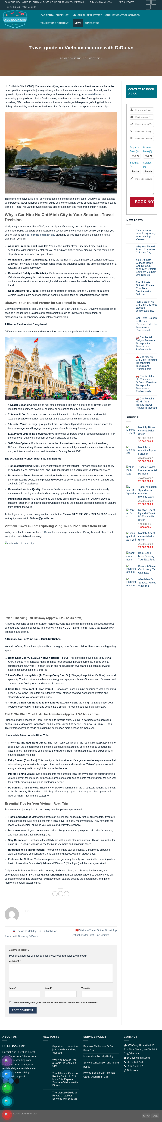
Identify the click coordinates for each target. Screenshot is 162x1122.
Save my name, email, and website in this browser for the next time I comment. (56, 1002)
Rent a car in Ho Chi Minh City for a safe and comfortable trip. (146, 306)
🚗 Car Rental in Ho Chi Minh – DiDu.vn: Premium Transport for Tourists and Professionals (146, 384)
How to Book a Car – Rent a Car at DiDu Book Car (99, 1074)
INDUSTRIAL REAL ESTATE (87, 15)
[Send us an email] (16, 1081)
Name (12, 988)
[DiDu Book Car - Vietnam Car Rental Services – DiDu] (18, 19)
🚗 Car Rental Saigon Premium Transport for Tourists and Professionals (145, 343)
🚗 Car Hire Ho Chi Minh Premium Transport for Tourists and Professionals (146, 362)
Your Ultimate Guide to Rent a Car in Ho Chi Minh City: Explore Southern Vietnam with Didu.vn (146, 267)
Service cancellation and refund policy (101, 1064)
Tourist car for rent (54, 23)
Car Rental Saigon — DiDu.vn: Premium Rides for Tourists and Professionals (146, 324)
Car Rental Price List (54, 15)
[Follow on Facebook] (148, 2)
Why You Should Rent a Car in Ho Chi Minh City (145, 249)
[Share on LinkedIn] (66, 893)
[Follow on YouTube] (148, 7)
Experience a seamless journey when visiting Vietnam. (146, 235)
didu (99, 58)
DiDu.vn (46, 532)
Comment (14, 961)
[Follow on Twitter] (153, 2)
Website (85, 988)
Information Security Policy (98, 1056)
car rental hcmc (93, 94)
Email (48, 988)
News (78, 23)
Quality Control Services (122, 15)
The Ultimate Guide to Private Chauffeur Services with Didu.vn (145, 288)
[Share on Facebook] (55, 893)
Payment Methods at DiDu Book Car (98, 1048)
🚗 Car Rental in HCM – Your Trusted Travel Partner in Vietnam (146, 403)
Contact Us (91, 23)
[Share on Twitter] (60, 893)
